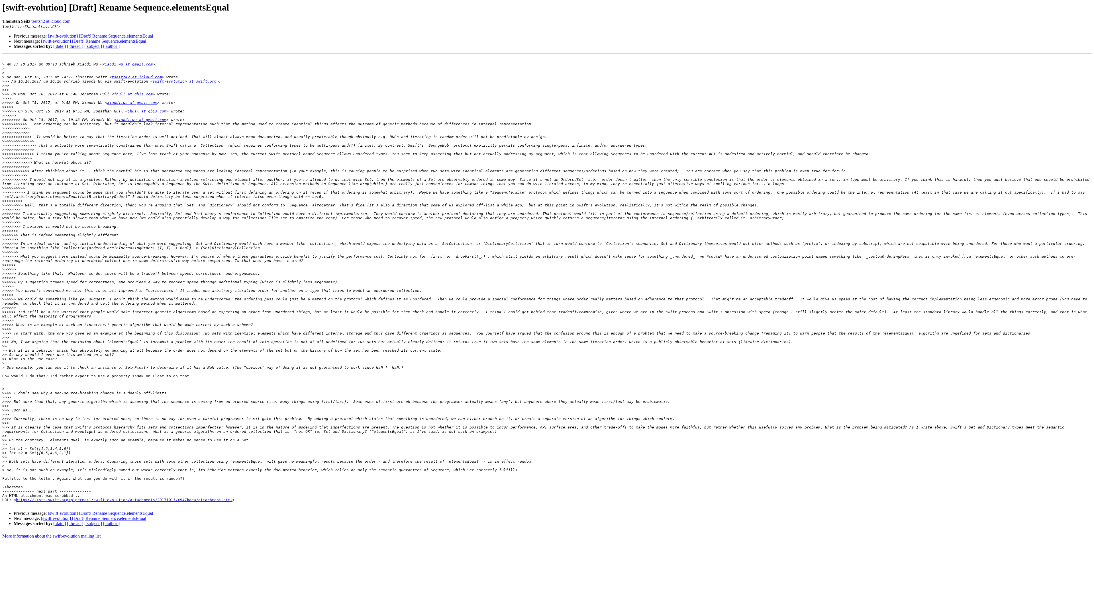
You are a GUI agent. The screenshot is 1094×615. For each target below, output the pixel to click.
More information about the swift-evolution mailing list (51, 536)
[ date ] (59, 46)
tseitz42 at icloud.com (50, 21)
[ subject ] (93, 46)
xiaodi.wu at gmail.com (128, 64)
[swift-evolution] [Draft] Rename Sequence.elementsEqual (100, 36)
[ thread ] (75, 46)
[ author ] (111, 46)
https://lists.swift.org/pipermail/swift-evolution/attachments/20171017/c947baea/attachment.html (124, 500)
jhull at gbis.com (133, 94)
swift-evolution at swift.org (185, 81)
